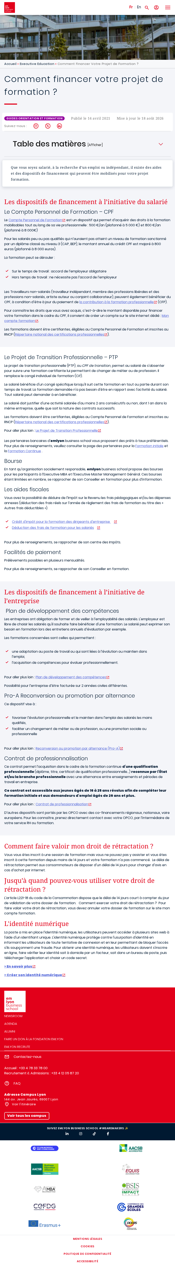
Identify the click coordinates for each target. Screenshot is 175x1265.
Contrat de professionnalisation (62, 804)
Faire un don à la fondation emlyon (33, 1039)
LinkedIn (59, 126)
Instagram (36, 126)
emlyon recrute (17, 1046)
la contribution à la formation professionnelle (116, 302)
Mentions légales (87, 1239)
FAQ (17, 1083)
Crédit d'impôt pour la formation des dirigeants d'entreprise (61, 521)
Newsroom (13, 1016)
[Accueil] (9, 7)
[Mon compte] (156, 7)
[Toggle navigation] (167, 7)
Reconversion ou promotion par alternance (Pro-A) (78, 748)
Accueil (10, 63)
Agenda (10, 1023)
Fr (131, 7)
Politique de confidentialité (87, 1254)
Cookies (87, 1246)
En (139, 7)
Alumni (9, 1031)
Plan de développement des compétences (71, 677)
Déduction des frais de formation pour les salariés (53, 527)
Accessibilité (87, 1261)
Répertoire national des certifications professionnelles (59, 334)
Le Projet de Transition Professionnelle (67, 430)
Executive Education (37, 63)
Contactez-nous (27, 1056)
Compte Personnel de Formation (35, 220)
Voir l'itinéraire (23, 1104)
